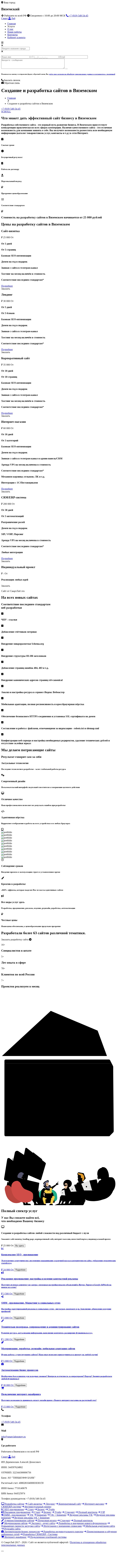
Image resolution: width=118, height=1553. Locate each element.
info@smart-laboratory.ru (13, 1436)
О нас (10, 29)
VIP (102, 1512)
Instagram (41, 1515)
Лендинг (50, 1504)
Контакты (12, 34)
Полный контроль (87, 1512)
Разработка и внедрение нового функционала (82, 1523)
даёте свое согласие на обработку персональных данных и (82, 74)
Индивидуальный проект (37, 1506)
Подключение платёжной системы (48, 1537)
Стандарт (69, 1512)
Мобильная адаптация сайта (100, 1526)
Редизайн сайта (12, 1528)
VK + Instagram (58, 1515)
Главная (11, 23)
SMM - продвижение (14, 1515)
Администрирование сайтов (19, 1520)
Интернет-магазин (94, 1504)
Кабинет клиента (16, 37)
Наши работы (14, 32)
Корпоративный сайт (69, 1504)
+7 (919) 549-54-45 (78, 15)
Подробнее (20, 1270)
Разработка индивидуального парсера (63, 1531)
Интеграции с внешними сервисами (62, 1526)
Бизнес (41, 1509)
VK (31, 1515)
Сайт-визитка (34, 1504)
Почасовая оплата (47, 1520)
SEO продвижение (14, 1509)
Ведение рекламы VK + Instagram (31, 1517)
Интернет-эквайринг (15, 1537)
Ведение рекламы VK (81, 1515)
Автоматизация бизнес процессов (22, 1531)
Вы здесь (19, 1246)
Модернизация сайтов (16, 1523)
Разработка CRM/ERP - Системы (40, 1534)
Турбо (51, 1509)
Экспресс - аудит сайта (43, 1523)
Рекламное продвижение (17, 1512)
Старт (30, 1509)
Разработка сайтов (14, 1504)
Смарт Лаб (8, 18)
